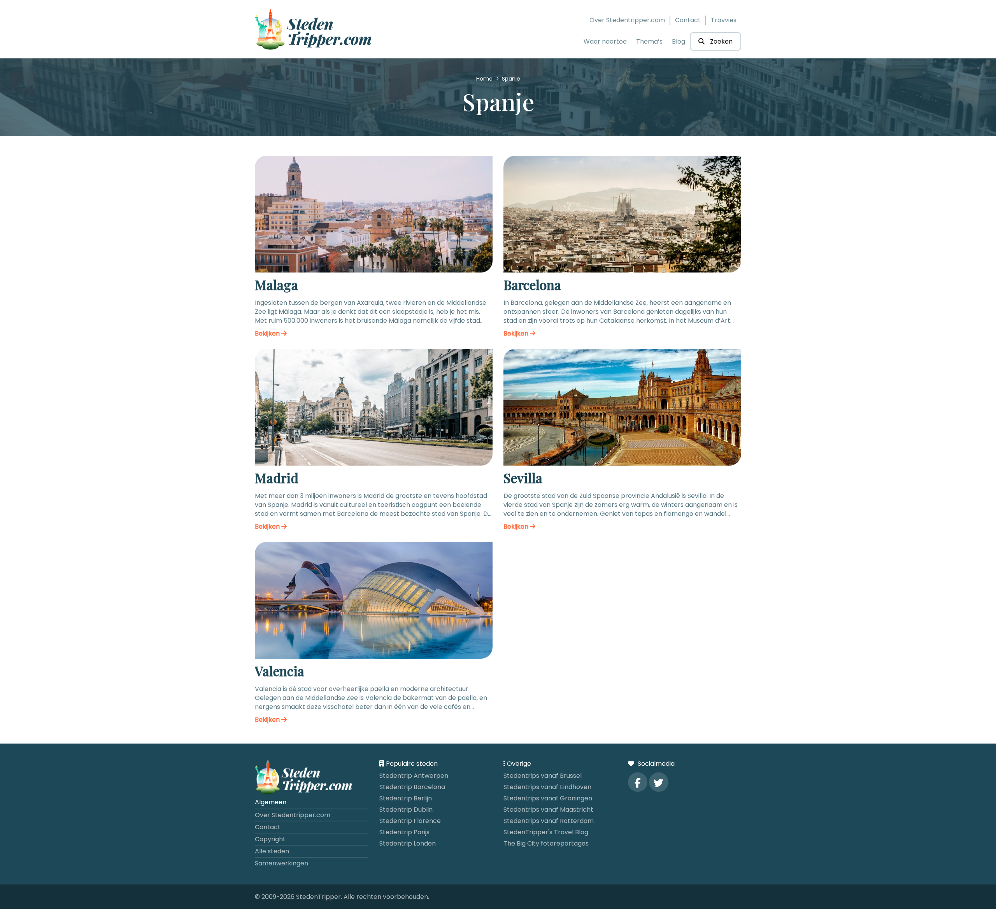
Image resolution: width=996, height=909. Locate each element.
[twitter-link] (658, 782)
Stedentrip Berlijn (405, 798)
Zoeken (720, 41)
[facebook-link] (637, 782)
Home (485, 79)
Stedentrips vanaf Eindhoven (547, 786)
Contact (688, 20)
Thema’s (649, 41)
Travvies (723, 20)
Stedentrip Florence (410, 820)
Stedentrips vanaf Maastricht (548, 809)
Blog (678, 41)
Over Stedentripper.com (627, 20)
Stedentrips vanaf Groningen (547, 798)
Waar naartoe (605, 41)
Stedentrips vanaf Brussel (542, 775)
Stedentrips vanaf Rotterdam (548, 820)
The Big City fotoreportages (546, 843)
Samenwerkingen (281, 863)
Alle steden (272, 851)
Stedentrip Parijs (404, 832)
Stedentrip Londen (407, 843)
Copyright (270, 839)
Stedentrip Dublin (406, 809)
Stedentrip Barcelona (412, 786)
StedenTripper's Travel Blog (545, 832)
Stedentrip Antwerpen (413, 775)
